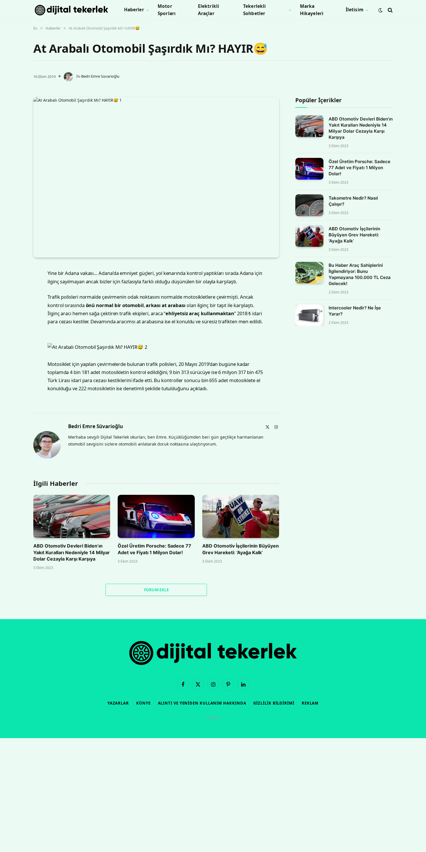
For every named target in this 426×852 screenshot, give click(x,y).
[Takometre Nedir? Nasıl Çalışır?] (309, 205)
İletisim (354, 10)
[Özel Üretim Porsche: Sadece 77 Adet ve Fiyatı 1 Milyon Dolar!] (156, 516)
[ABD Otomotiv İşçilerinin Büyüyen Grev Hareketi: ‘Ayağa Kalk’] (240, 516)
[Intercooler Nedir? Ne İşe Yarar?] (309, 315)
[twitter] (13, 301)
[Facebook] (13, 286)
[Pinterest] (13, 330)
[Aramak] (390, 10)
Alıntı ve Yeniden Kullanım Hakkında (202, 703)
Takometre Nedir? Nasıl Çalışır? (353, 201)
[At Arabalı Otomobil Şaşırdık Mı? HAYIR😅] (156, 177)
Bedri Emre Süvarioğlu (100, 76)
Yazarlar (118, 703)
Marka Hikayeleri (312, 10)
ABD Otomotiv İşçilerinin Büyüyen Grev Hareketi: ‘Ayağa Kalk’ (240, 549)
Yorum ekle (156, 589)
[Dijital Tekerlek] (71, 10)
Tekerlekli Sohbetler (254, 10)
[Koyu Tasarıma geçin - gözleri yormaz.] (380, 10)
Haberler (134, 10)
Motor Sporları (167, 10)
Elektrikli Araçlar (208, 10)
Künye (143, 703)
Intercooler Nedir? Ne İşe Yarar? (355, 311)
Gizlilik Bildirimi (273, 703)
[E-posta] (13, 345)
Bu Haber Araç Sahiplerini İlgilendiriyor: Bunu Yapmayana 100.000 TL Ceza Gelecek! (360, 275)
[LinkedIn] (13, 316)
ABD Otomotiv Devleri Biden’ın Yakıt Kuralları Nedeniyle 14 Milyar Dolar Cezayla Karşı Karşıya (71, 552)
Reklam (310, 703)
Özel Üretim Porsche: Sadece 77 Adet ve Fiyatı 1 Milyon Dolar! (154, 549)
